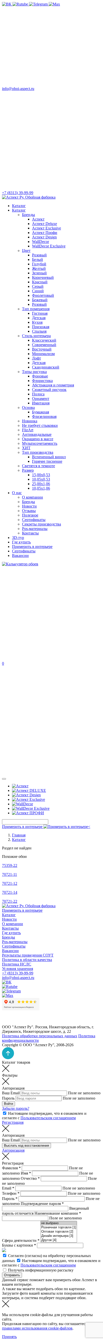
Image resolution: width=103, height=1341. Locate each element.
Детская (39, 318)
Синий (38, 291)
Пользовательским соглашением (48, 1118)
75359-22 (9, 865)
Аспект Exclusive (46, 228)
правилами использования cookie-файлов (37, 1328)
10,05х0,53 (41, 479)
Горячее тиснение (47, 461)
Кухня (37, 322)
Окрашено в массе (37, 439)
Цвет (26, 250)
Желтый (39, 268)
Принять (9, 1337)
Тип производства (37, 452)
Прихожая (40, 327)
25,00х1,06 (41, 484)
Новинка (29, 421)
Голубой (39, 264)
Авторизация (13, 1150)
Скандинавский (45, 367)
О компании (32, 497)
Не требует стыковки (40, 425)
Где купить (21, 542)
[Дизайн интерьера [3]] (59, 1236)
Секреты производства (41, 524)
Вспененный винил (49, 457)
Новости (29, 506)
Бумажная (40, 412)
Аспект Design (44, 237)
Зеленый (39, 273)
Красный (40, 282)
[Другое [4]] (59, 1240)
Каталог (19, 206)
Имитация (41, 403)
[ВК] (7, 4)
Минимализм (43, 354)
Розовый (39, 255)
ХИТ (26, 448)
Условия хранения (17, 969)
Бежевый (40, 300)
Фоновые (40, 376)
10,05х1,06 (41, 488)
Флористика (42, 380)
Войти (8, 1104)
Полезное (30, 515)
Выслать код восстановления (26, 1145)
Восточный (42, 349)
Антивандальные (37, 434)
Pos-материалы (35, 528)
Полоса (38, 394)
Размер (28, 470)
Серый (38, 286)
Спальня (39, 331)
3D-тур (18, 537)
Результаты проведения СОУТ (28, 955)
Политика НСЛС (16, 964)
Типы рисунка (34, 372)
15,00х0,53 (41, 475)
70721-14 (9, 892)
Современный (44, 345)
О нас (17, 493)
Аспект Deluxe (44, 224)
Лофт (36, 358)
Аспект (38, 219)
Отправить (12, 1275)
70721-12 (9, 883)
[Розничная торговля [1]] (59, 1227)
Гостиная (40, 313)
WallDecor (40, 241)
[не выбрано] (59, 1223)
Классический (44, 340)
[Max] (54, 4)
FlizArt (27, 430)
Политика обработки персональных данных (39, 1036)
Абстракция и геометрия (53, 385)
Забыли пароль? (15, 1108)
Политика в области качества (27, 960)
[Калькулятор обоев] (20, 564)
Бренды (28, 215)
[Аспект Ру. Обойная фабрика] (29, 197)
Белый (37, 259)
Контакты (30, 533)
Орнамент (40, 398)
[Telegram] (39, 4)
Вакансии (20, 555)
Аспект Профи (44, 232)
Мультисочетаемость (39, 443)
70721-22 (9, 901)
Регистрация (13, 1122)
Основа (28, 407)
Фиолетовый (43, 295)
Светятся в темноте (38, 466)
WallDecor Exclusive (49, 246)
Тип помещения (36, 309)
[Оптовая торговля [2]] (59, 1232)
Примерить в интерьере (32, 546)
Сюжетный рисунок (49, 389)
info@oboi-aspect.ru (18, 977)
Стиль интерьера (36, 336)
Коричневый (43, 277)
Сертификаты (34, 520)
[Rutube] (20, 4)
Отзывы (29, 511)
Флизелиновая (44, 416)
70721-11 (9, 874)
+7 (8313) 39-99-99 (17, 973)
